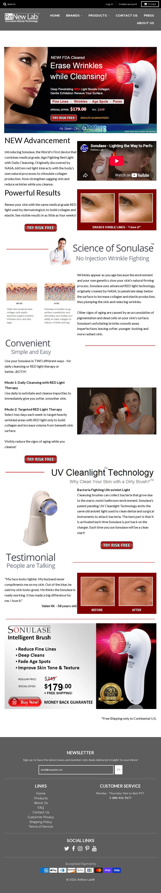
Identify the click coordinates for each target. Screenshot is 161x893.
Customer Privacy (41, 817)
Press (149, 15)
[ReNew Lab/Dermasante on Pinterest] (87, 849)
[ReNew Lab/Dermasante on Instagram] (80, 849)
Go (118, 769)
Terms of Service (41, 826)
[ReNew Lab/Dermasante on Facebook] (73, 849)
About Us (145, 23)
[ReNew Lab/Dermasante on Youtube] (94, 849)
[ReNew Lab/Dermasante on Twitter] (66, 849)
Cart (152, 4)
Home (55, 15)
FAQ (41, 808)
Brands (73, 15)
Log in (109, 4)
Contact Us (127, 15)
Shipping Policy (41, 822)
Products (97, 15)
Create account (128, 4)
